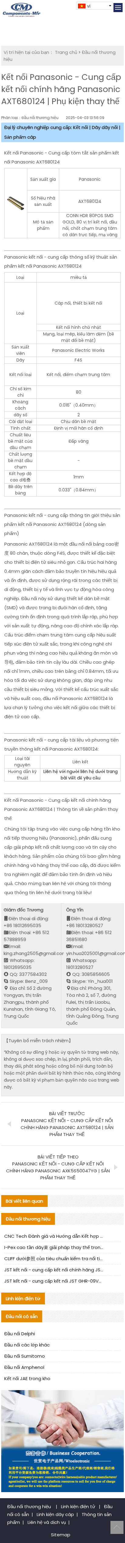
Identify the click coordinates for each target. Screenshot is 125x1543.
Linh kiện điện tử (78, 1506)
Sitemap (60, 1534)
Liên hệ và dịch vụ (47, 1522)
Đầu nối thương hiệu (29, 1506)
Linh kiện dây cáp (55, 1514)
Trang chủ (66, 52)
